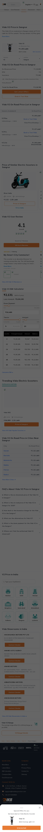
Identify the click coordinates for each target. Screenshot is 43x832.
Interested (21, 828)
